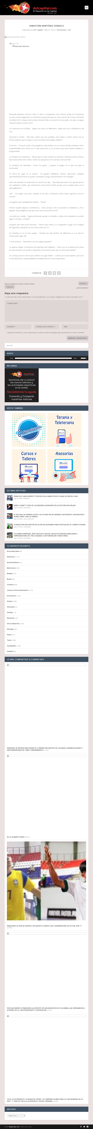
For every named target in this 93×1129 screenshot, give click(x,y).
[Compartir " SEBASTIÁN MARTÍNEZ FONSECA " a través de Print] (59, 273)
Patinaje (10, 629)
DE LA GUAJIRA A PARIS (15, 837)
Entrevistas (61, 30)
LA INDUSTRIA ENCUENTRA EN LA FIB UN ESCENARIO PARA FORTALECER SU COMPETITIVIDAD (49, 524)
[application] (46, 358)
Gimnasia (10, 607)
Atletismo (27, 498)
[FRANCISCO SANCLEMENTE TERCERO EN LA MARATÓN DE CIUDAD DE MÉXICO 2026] (10, 498)
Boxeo (9, 579)
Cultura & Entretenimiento (17, 590)
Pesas (9, 635)
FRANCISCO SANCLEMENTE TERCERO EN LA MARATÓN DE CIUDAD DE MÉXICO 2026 (46, 496)
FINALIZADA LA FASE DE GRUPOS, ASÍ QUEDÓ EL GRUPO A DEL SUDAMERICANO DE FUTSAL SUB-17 (44, 926)
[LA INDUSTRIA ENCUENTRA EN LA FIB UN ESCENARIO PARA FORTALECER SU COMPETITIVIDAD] (10, 526)
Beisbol (10, 573)
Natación (10, 618)
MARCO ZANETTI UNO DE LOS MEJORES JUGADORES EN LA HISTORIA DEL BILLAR (44, 505)
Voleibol (10, 651)
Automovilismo (13, 562)
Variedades (27, 527)
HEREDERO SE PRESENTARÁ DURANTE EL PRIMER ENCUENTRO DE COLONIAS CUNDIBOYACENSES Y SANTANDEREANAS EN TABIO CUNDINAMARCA (45, 749)
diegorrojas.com (14, 1127)
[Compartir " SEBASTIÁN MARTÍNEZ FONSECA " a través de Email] (54, 273)
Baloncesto (11, 568)
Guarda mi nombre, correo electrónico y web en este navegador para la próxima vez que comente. (45, 332)
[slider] (43, 358)
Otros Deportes (29, 519)
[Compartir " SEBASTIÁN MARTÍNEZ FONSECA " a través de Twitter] (50, 273)
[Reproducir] (7, 358)
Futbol (9, 601)
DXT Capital (37, 30)
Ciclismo (10, 584)
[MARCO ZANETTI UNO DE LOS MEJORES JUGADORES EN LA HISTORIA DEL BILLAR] (10, 507)
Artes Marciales (13, 551)
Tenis (9, 640)
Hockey (10, 612)
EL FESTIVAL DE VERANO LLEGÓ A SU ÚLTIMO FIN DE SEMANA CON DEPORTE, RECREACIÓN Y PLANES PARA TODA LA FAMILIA (49, 515)
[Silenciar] (79, 358)
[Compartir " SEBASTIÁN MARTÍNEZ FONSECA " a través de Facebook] (45, 273)
